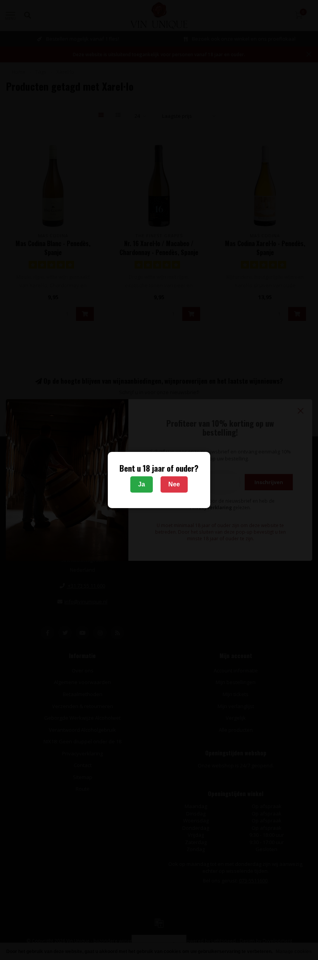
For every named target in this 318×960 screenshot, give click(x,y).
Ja (141, 484)
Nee (174, 484)
